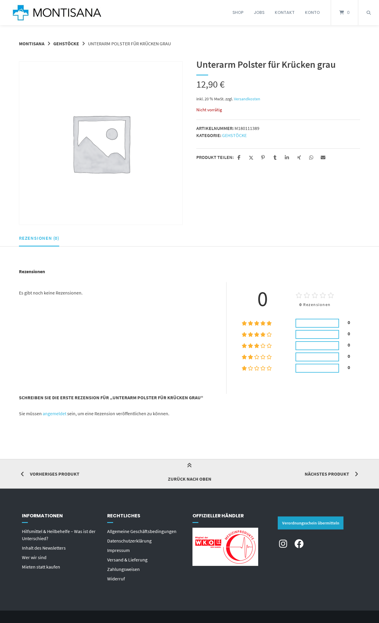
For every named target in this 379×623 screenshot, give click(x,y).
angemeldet (54, 413)
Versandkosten (247, 99)
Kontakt (285, 12)
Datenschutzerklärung (129, 541)
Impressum (118, 550)
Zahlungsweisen (123, 569)
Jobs (259, 12)
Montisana (31, 43)
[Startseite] (56, 12)
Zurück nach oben (189, 479)
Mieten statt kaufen (41, 567)
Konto (312, 12)
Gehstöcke (66, 43)
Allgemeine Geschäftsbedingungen (141, 531)
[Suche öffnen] (368, 12)
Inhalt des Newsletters (44, 548)
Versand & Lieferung (127, 560)
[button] (240, 157)
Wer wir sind (34, 557)
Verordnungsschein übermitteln (310, 523)
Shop (237, 12)
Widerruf (116, 579)
